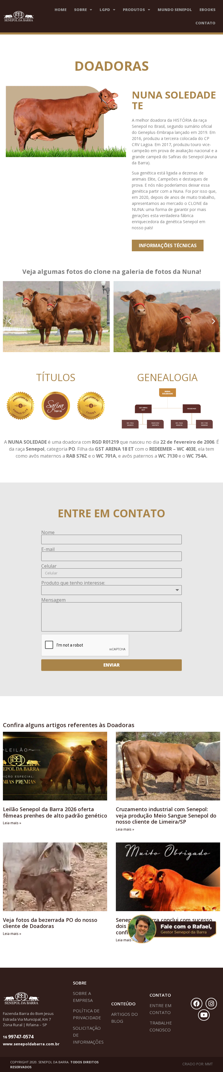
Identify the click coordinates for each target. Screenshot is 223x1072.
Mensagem (53, 600)
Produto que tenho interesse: (73, 582)
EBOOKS (207, 9)
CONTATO (205, 23)
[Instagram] (211, 1003)
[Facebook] (196, 1003)
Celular (49, 566)
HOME (60, 9)
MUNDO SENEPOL (175, 9)
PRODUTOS (134, 9)
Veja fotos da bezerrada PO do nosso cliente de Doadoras (50, 923)
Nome (48, 532)
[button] (9, 321)
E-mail (48, 549)
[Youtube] (204, 1015)
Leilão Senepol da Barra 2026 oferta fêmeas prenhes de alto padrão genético (55, 812)
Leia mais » (12, 822)
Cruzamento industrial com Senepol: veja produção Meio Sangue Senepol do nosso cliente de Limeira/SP (166, 815)
